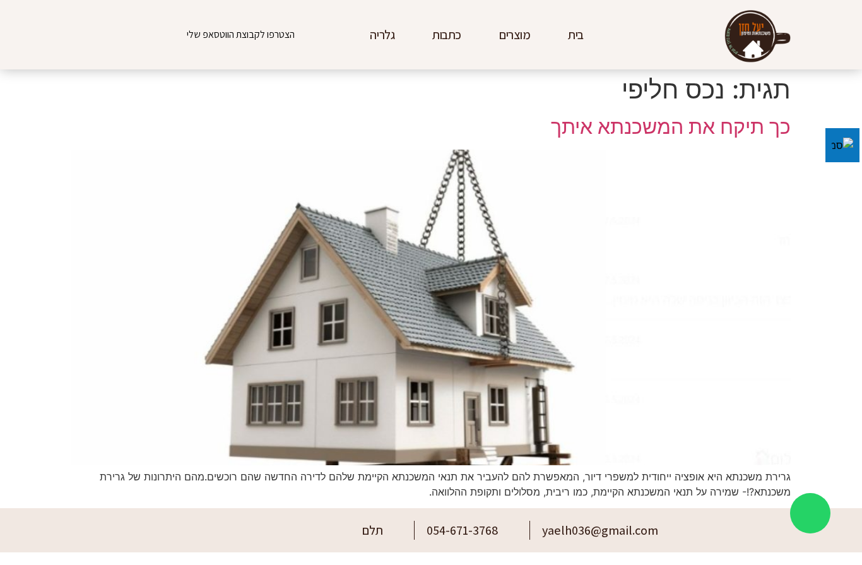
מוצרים (514, 35)
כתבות (446, 35)
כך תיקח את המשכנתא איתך (671, 126)
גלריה (382, 35)
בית (576, 35)
